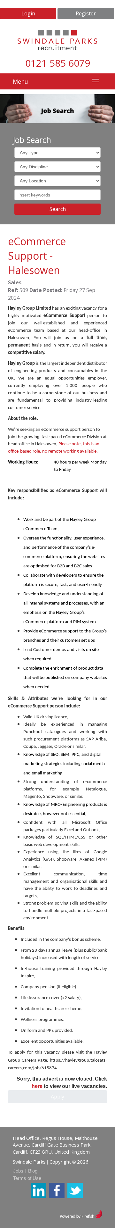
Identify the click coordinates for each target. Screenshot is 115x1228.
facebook (57, 1190)
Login (28, 13)
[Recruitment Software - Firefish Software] (81, 1213)
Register (86, 13)
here (37, 1086)
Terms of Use (27, 1178)
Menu (20, 81)
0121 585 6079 (57, 63)
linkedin (38, 1190)
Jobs (18, 1171)
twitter (75, 1190)
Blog (32, 1171)
